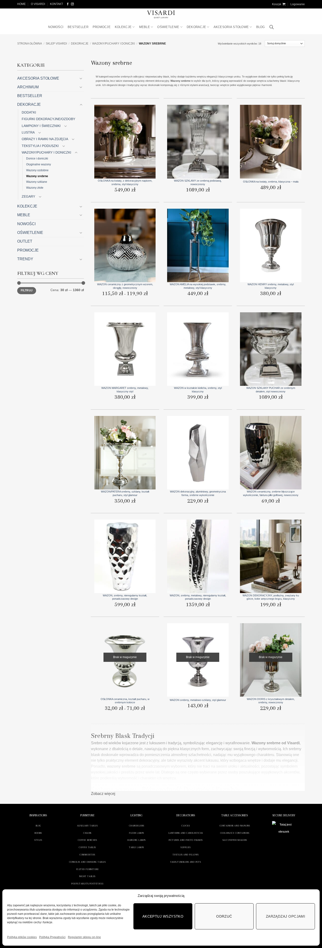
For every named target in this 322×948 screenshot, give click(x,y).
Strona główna (29, 43)
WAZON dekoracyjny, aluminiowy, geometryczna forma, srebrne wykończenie (198, 493)
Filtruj (27, 290)
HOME (21, 4)
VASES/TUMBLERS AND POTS (185, 862)
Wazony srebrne (37, 176)
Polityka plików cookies (22, 937)
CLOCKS (185, 825)
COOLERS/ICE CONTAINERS (234, 833)
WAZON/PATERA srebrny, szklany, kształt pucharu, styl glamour (125, 493)
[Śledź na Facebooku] (67, 4)
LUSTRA (28, 132)
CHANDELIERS (136, 825)
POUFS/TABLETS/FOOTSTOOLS (87, 883)
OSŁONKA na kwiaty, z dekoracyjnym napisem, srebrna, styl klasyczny (125, 182)
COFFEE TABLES (87, 847)
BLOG (260, 27)
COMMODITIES (87, 854)
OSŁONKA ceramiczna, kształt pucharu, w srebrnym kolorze (125, 701)
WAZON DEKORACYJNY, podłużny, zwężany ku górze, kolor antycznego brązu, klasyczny (271, 597)
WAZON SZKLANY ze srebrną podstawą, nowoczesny (198, 182)
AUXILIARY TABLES (87, 825)
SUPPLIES (185, 847)
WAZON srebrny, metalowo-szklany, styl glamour (198, 700)
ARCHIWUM (28, 87)
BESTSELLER (78, 27)
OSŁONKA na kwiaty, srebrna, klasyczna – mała (270, 181)
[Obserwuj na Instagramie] (72, 4)
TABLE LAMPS (136, 847)
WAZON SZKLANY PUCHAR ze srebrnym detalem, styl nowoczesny (270, 390)
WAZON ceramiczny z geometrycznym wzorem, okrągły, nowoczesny (125, 286)
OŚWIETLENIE (168, 27)
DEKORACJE (196, 27)
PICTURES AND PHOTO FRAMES (186, 840)
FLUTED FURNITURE (87, 869)
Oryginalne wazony (38, 164)
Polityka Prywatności (52, 937)
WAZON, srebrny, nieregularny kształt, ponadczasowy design (125, 597)
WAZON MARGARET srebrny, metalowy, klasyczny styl (125, 390)
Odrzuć (224, 916)
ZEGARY (28, 196)
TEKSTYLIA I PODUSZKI (40, 146)
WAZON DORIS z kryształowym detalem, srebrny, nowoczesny (271, 701)
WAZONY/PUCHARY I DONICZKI (113, 43)
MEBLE (144, 27)
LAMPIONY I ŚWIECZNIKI (41, 126)
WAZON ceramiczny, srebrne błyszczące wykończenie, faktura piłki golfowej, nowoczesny (270, 493)
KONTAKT (56, 4)
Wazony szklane (36, 181)
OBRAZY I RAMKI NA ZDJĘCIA (45, 139)
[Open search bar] (271, 27)
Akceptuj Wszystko (163, 916)
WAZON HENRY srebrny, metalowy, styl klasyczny (271, 286)
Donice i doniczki (37, 158)
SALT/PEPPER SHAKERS (235, 840)
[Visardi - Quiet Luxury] (161, 14)
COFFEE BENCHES (87, 840)
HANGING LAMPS (136, 840)
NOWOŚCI (55, 27)
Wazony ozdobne (37, 170)
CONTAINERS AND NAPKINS (234, 825)
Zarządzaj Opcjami (285, 916)
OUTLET (24, 241)
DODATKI (29, 112)
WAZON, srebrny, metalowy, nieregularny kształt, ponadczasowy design (198, 597)
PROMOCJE (102, 27)
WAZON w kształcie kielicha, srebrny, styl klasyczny (198, 390)
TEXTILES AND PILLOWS (186, 854)
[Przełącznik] (81, 78)
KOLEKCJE (123, 27)
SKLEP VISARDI (56, 43)
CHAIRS (87, 833)
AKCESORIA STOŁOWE (231, 27)
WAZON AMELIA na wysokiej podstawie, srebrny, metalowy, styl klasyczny (198, 286)
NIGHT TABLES (87, 876)
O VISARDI (38, 4)
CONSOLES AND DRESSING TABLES (87, 862)
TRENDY (25, 259)
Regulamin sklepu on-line (84, 937)
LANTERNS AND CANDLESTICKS (185, 833)
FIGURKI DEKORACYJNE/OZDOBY (48, 119)
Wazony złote (34, 187)
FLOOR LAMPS (136, 833)
